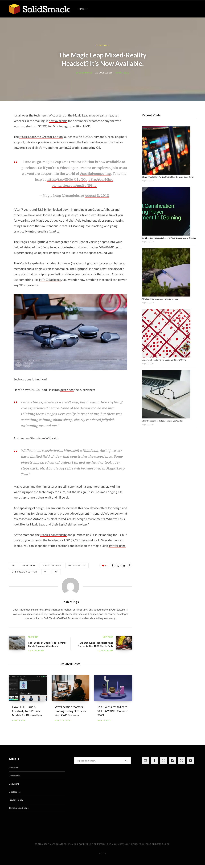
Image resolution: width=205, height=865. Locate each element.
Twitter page (117, 545)
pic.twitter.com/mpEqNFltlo (74, 185)
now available (58, 121)
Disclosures (14, 791)
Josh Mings (85, 73)
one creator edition (24, 572)
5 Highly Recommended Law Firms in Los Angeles (162, 421)
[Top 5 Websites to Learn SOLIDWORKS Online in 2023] (113, 688)
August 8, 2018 (97, 195)
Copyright (14, 783)
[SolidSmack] (39, 9)
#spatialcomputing (95, 173)
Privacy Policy (16, 799)
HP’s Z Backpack (50, 279)
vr (45, 572)
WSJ (48, 438)
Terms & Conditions (19, 807)
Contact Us (14, 775)
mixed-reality (77, 565)
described (67, 390)
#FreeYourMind (100, 179)
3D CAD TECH (102, 45)
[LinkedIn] (123, 565)
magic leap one (52, 565)
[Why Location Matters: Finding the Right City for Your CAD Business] (71, 688)
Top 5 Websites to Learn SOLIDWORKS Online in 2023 (112, 711)
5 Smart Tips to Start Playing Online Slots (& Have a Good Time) (168, 177)
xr (56, 572)
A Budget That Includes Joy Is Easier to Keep (160, 299)
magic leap (28, 565)
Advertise (13, 767)
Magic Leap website (53, 535)
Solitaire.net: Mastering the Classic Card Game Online (164, 360)
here (84, 540)
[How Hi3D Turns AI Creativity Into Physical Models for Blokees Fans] (28, 688)
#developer (69, 167)
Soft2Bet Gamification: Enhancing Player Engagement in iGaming (169, 238)
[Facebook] (112, 565)
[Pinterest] (129, 565)
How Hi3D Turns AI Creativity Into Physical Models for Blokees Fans (27, 711)
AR (13, 565)
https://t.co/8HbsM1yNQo (67, 179)
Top (103, 853)
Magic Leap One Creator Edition (41, 136)
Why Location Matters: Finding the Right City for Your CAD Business (70, 711)
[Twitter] (118, 565)
